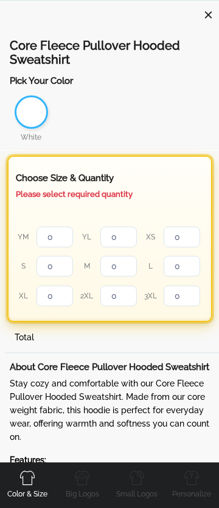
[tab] (27, 484)
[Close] (208, 14)
